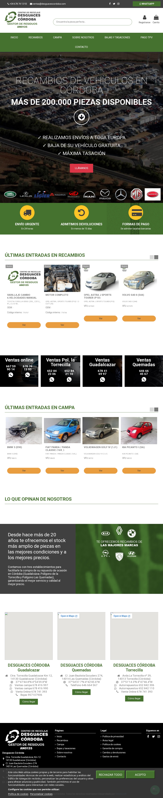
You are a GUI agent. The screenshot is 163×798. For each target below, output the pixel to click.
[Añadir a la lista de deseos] (40, 269)
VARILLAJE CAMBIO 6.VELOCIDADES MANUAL (22, 296)
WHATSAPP (147, 4)
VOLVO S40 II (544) (133, 295)
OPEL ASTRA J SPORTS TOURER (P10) (97, 296)
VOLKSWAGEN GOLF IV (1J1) (100, 447)
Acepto (140, 775)
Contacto (61, 756)
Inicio (59, 736)
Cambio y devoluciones (114, 752)
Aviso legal (108, 740)
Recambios (62, 740)
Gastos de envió (110, 756)
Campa (60, 744)
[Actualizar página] (135, 18)
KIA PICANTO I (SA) (133, 447)
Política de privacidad (113, 736)
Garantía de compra (112, 748)
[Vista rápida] (40, 275)
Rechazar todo (110, 775)
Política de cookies (112, 744)
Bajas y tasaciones (66, 748)
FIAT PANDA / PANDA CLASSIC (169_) (58, 449)
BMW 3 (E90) (14, 447)
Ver (24, 325)
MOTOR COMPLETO (57, 295)
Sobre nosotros (64, 752)
